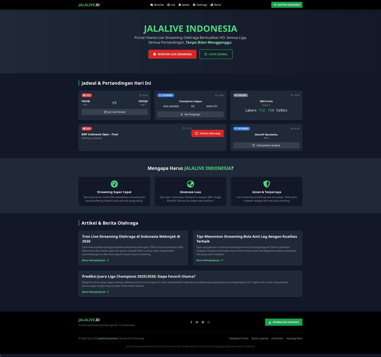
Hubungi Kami (294, 338)
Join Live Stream (116, 112)
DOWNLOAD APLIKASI (285, 322)
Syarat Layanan (259, 338)
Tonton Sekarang (209, 133)
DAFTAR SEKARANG (288, 4)
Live (172, 4)
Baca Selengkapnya (94, 260)
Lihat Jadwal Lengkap (268, 145)
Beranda (159, 4)
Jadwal (185, 4)
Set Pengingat (192, 114)
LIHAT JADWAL (218, 54)
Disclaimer (277, 338)
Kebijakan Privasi (238, 338)
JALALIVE (89, 4)
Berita (217, 4)
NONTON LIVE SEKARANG (174, 54)
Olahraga (201, 4)
